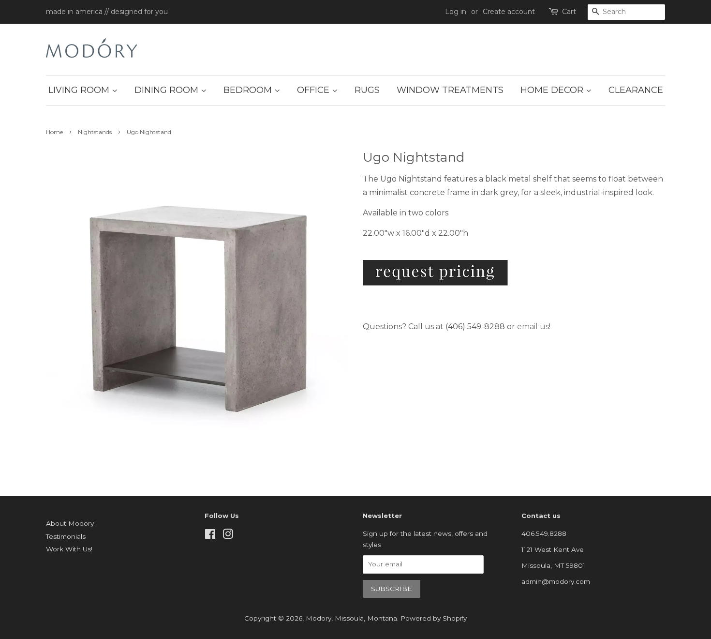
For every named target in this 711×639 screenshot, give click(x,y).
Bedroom (248, 90)
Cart (569, 11)
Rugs (367, 90)
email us (533, 326)
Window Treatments (450, 90)
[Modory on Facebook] (210, 536)
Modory (318, 618)
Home (54, 132)
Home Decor (553, 90)
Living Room (80, 90)
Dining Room (167, 90)
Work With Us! (69, 549)
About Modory (70, 523)
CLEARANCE (635, 90)
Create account (509, 11)
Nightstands (95, 132)
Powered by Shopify (433, 618)
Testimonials (66, 536)
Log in (455, 11)
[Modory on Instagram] (227, 536)
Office (314, 90)
